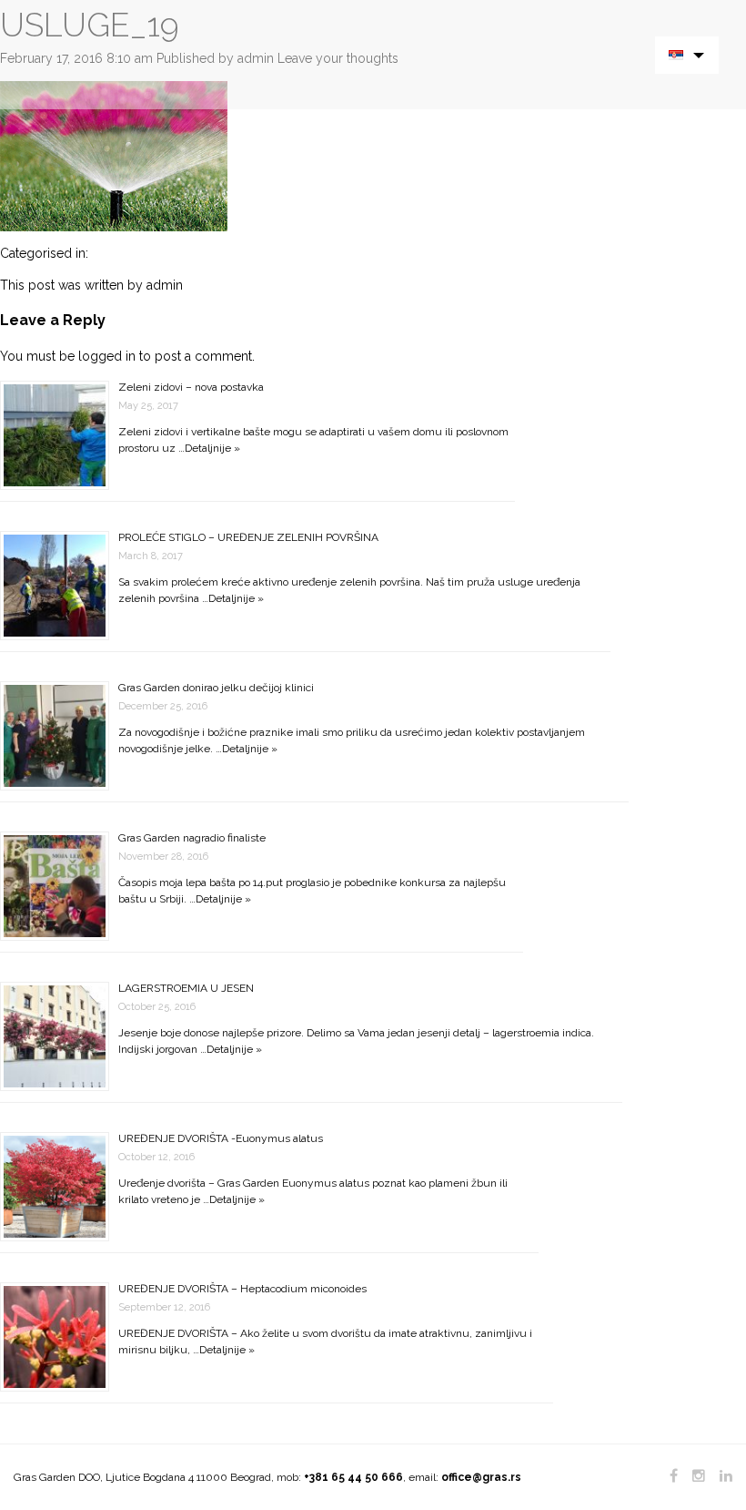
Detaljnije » (212, 448)
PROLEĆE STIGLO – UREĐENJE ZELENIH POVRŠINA (248, 537)
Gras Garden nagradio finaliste (192, 838)
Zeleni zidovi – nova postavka (191, 387)
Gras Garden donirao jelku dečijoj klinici (216, 687)
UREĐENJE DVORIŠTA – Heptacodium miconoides (242, 1288)
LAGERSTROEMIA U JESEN (186, 988)
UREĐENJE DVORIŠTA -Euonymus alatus (220, 1138)
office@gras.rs (481, 1477)
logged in (107, 356)
